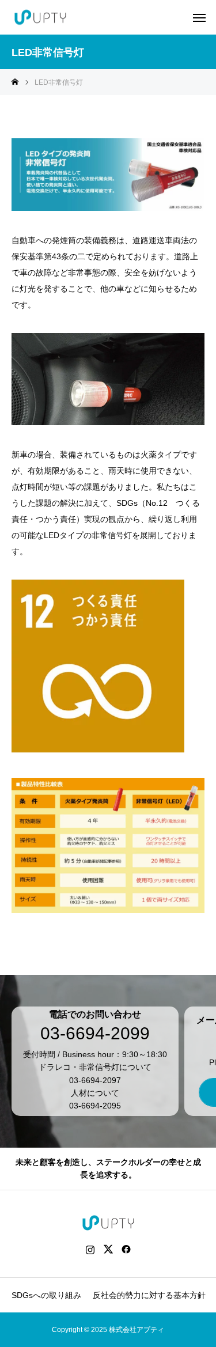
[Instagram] (90, 1249)
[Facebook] (126, 1249)
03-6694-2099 (95, 1033)
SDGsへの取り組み (46, 1295)
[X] (108, 1249)
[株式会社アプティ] (40, 17)
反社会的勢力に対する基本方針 (149, 1295)
